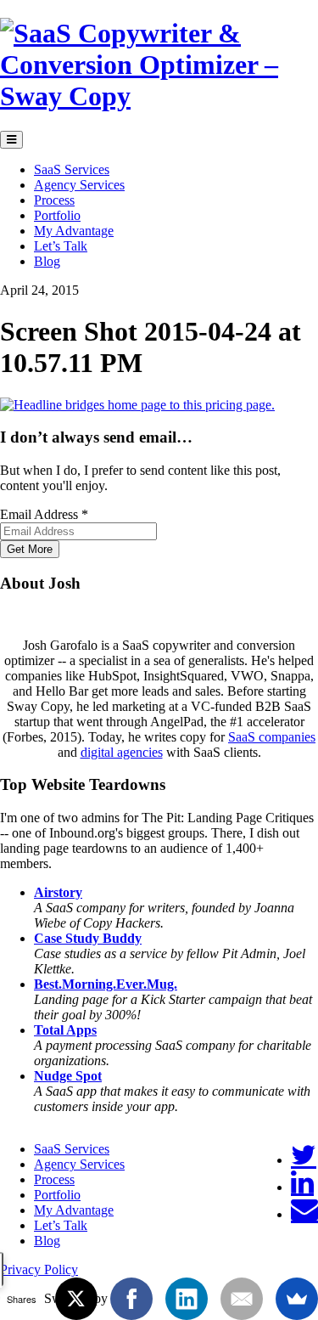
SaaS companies (271, 737)
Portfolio (57, 215)
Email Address (44, 514)
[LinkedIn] (302, 1187)
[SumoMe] (297, 1299)
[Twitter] (303, 1160)
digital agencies (122, 752)
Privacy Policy (39, 1269)
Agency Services (79, 185)
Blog (47, 261)
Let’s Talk (60, 246)
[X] (76, 1299)
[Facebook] (131, 1299)
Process (54, 200)
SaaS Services (71, 169)
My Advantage (74, 230)
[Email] (304, 1214)
